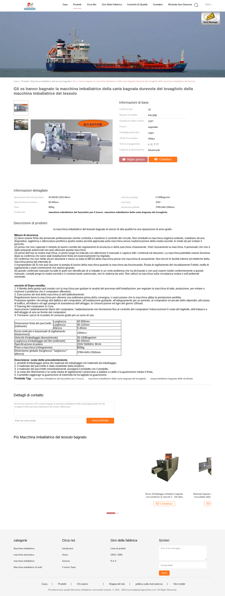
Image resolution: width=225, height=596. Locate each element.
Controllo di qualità (137, 4)
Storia (65, 554)
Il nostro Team (69, 567)
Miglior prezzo (135, 159)
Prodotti (77, 4)
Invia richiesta (100, 420)
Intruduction (67, 548)
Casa (65, 4)
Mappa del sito (117, 584)
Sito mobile (179, 584)
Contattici (158, 4)
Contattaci (165, 159)
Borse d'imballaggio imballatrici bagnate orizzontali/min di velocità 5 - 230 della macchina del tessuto (36, 495)
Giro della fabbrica (112, 4)
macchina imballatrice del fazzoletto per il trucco (59, 378)
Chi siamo (82, 584)
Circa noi (91, 4)
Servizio (66, 561)
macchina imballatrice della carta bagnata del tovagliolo (117, 378)
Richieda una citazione (180, 4)
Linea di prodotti (118, 548)
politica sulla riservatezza (149, 584)
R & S (113, 561)
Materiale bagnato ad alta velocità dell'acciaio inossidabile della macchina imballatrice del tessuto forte (86, 495)
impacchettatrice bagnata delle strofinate (172, 378)
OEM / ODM (116, 554)
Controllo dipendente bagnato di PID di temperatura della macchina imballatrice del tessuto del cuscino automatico (137, 495)
